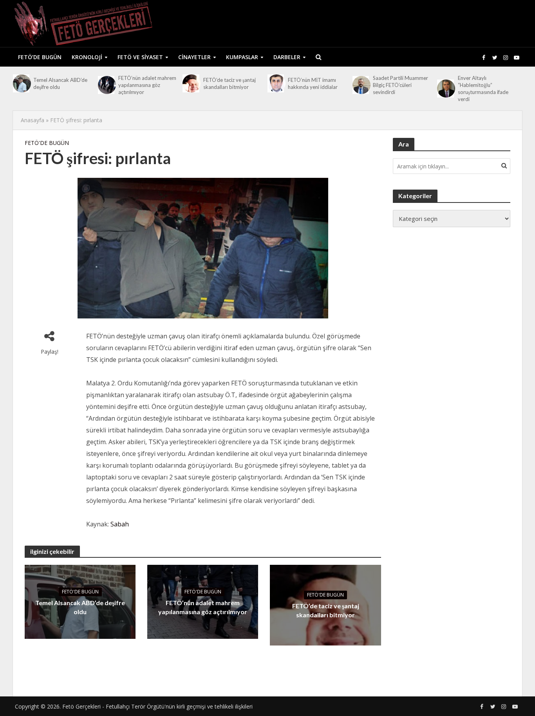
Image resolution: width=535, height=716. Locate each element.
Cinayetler (194, 57)
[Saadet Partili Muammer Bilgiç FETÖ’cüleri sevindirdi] (360, 85)
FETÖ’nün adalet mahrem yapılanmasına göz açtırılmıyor (147, 85)
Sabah (119, 524)
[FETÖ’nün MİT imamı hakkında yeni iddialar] (276, 83)
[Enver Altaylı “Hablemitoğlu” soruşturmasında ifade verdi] (445, 89)
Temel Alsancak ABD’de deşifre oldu (60, 83)
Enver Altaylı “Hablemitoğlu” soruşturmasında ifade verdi (483, 88)
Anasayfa (32, 120)
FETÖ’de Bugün (39, 57)
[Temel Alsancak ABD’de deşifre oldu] (21, 83)
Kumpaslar (242, 57)
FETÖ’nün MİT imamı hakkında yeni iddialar (313, 83)
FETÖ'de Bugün (47, 142)
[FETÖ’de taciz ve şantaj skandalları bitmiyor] (191, 83)
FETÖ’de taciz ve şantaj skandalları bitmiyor (229, 83)
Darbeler (286, 57)
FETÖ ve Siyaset (140, 57)
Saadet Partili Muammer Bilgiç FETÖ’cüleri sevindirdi (400, 85)
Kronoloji (87, 57)
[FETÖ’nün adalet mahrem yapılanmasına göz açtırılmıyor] (106, 85)
